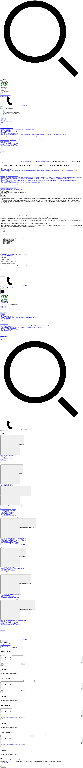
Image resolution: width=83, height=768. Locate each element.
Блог (1, 149)
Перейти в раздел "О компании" (7, 455)
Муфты (2, 148)
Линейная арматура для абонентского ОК (9, 184)
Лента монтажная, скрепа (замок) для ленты (9, 542)
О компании (3, 118)
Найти (13, 647)
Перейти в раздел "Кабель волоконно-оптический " (11, 505)
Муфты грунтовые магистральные (45, 136)
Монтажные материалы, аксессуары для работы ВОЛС (11, 189)
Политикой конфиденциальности (50, 764)
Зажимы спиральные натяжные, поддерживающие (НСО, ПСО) (37, 134)
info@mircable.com (13, 287)
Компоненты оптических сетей (6, 181)
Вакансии (2, 124)
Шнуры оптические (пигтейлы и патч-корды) (34, 139)
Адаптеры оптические (5, 139)
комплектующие (15, 267)
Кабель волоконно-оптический (6, 169)
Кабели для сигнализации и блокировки (8, 173)
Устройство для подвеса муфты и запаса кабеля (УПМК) (58, 178)
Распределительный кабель (6, 171)
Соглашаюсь (3, 766)
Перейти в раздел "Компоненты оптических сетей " (11, 594)
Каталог (2, 126)
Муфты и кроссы (4, 179)
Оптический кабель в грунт (57, 170)
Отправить (23, 663)
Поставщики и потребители (6, 121)
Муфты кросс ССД (56, 180)
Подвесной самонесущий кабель (70, 170)
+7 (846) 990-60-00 (4, 302)
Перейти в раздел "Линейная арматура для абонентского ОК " (13, 620)
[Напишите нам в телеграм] (3, 107)
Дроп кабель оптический (14, 129)
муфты (1, 267)
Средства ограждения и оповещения (8, 188)
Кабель (1, 146)
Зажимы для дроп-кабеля (5, 142)
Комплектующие (3, 147)
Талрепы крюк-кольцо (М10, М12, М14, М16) (12, 178)
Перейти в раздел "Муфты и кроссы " (8, 567)
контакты (11, 255)
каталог (7, 255)
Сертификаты (3, 120)
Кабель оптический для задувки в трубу (28, 129)
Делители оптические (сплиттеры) (17, 139)
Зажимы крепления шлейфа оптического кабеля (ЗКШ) (11, 134)
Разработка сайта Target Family (21, 254)
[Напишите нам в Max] (1, 107)
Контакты (2, 151)
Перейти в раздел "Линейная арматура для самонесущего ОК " (13, 538)
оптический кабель (7, 267)
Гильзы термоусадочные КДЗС (31, 136)
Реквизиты (2, 125)
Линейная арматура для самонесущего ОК (9, 176)
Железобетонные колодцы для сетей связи (9, 187)
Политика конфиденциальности (8, 254)
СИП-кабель (3, 175)
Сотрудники (3, 123)
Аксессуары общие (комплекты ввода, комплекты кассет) (12, 136)
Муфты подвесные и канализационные (68, 180)
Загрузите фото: (26, 735)
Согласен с (11, 663)
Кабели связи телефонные (5, 172)
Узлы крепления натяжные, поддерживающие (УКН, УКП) (34, 178)
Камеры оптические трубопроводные (8, 183)
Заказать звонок (4, 108)
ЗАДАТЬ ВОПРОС (4, 193)
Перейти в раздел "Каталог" (6, 484)
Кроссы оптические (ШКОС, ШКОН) (58, 134)
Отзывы (2, 122)
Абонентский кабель (4, 129)
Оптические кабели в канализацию (44, 170)
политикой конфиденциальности (13, 663)
